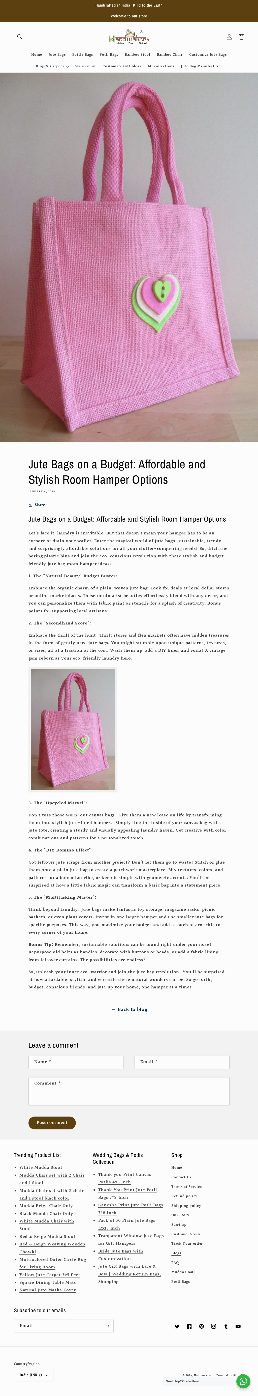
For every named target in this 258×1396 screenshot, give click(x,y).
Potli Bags (180, 1282)
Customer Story (185, 1234)
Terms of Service (186, 1187)
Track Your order (187, 1244)
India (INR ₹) (31, 1375)
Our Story (180, 1215)
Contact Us (181, 1177)
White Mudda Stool (40, 1167)
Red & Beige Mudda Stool (47, 1236)
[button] (20, 37)
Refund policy (184, 1196)
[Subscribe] (107, 1326)
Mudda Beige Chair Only (46, 1206)
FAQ (175, 1263)
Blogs (176, 1253)
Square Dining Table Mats (47, 1282)
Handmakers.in (204, 1375)
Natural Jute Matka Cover (47, 1290)
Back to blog (132, 1010)
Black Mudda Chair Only (46, 1213)
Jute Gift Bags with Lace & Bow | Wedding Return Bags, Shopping (129, 1274)
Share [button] (40, 505)
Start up (178, 1225)
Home (176, 1168)
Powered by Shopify (230, 1375)
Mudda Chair (183, 1272)
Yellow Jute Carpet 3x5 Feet (49, 1275)
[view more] (72, 791)
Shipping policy (186, 1206)
